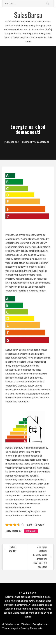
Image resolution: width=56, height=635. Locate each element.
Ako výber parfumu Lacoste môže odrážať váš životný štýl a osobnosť (40, 557)
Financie (31, 531)
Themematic (36, 628)
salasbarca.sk (42, 142)
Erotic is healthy (13, 549)
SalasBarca (28, 14)
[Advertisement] (28, 91)
